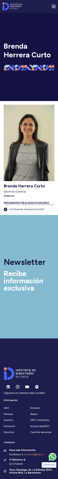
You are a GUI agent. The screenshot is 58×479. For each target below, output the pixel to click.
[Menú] (54, 6)
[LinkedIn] (8, 386)
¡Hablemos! (49, 464)
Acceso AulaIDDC (40, 426)
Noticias (8, 414)
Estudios (35, 408)
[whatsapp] (52, 457)
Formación (9, 426)
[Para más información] (6, 451)
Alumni (34, 414)
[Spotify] (36, 386)
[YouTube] (27, 386)
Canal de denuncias (41, 432)
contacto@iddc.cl (33, 454)
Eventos (8, 420)
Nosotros (9, 432)
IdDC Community (39, 420)
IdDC (6, 408)
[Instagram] (17, 386)
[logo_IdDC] (12, 6)
